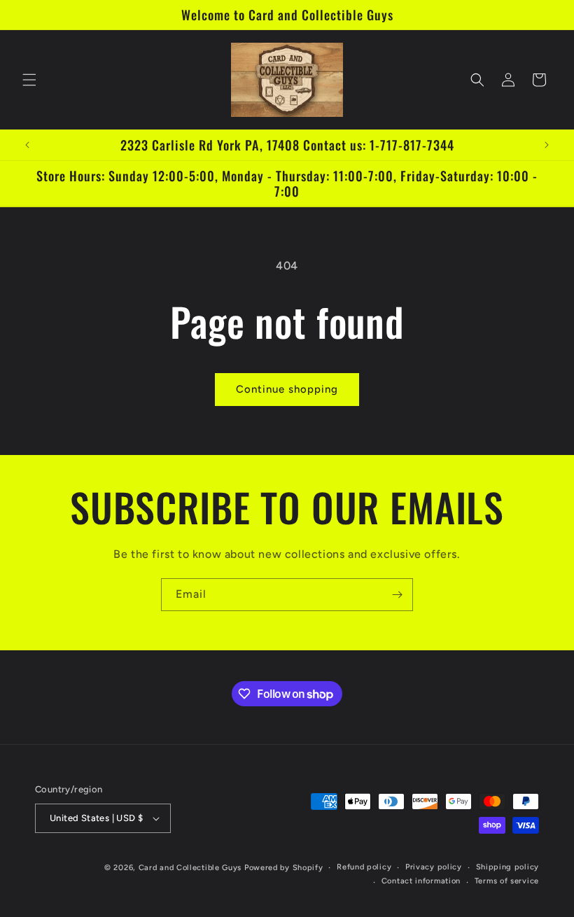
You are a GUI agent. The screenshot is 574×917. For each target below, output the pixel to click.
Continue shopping (287, 389)
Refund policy (364, 867)
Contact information (421, 881)
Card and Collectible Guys (190, 867)
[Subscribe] (397, 594)
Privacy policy (433, 867)
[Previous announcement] (27, 145)
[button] (29, 79)
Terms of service (507, 881)
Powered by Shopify (283, 867)
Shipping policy (508, 867)
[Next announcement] (546, 145)
